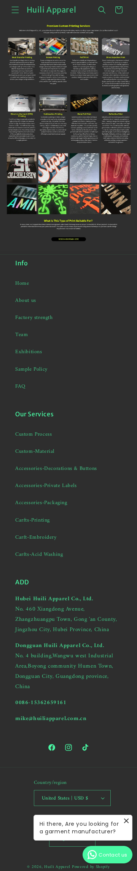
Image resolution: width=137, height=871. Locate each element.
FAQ (20, 386)
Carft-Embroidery (36, 537)
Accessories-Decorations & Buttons (56, 468)
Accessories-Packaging (41, 503)
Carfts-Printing (32, 520)
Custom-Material (34, 451)
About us (25, 300)
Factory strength (34, 317)
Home (22, 283)
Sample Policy (31, 369)
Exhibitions (28, 352)
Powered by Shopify (91, 867)
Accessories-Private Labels (46, 485)
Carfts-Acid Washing (39, 554)
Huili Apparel (57, 867)
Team (21, 335)
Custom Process (33, 434)
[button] (15, 10)
